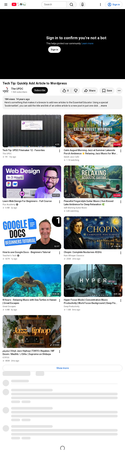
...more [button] (103, 105)
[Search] (71, 4)
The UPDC (17, 88)
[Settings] (100, 4)
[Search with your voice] (82, 4)
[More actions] (119, 90)
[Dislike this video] (75, 90)
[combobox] (55, 4)
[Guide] (6, 4)
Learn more (87, 43)
